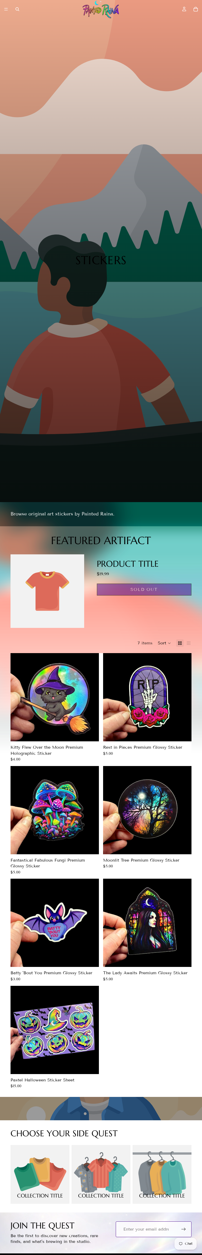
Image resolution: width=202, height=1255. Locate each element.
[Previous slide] (22, 697)
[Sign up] (183, 1229)
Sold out (144, 589)
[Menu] (6, 9)
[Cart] (195, 9)
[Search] (17, 9)
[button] (164, 643)
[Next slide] (87, 697)
